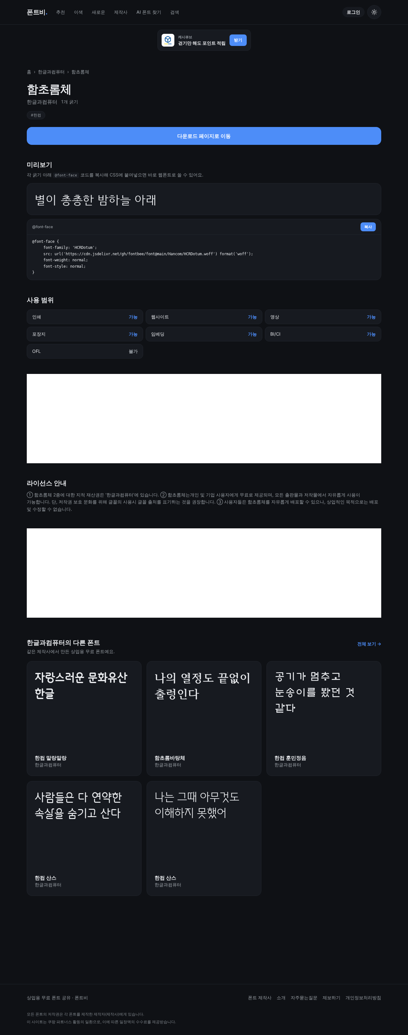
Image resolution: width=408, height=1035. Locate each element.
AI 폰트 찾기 (148, 12)
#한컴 (36, 115)
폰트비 (37, 12)
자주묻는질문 (304, 997)
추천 (60, 12)
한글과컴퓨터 (51, 71)
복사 (368, 226)
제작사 (120, 12)
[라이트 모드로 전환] (374, 12)
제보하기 (331, 997)
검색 (174, 12)
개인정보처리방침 (363, 997)
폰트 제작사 (260, 997)
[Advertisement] (204, 418)
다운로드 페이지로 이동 (204, 138)
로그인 (353, 12)
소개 (281, 997)
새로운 (98, 12)
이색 (78, 12)
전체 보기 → (369, 643)
